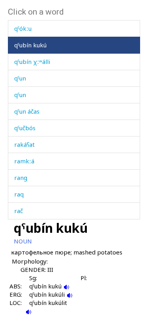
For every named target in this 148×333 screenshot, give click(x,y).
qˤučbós (25, 128)
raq (19, 194)
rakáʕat (24, 144)
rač (18, 211)
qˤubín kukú (30, 45)
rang (20, 177)
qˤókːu (23, 28)
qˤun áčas (26, 111)
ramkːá (24, 161)
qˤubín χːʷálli (32, 61)
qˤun (20, 78)
